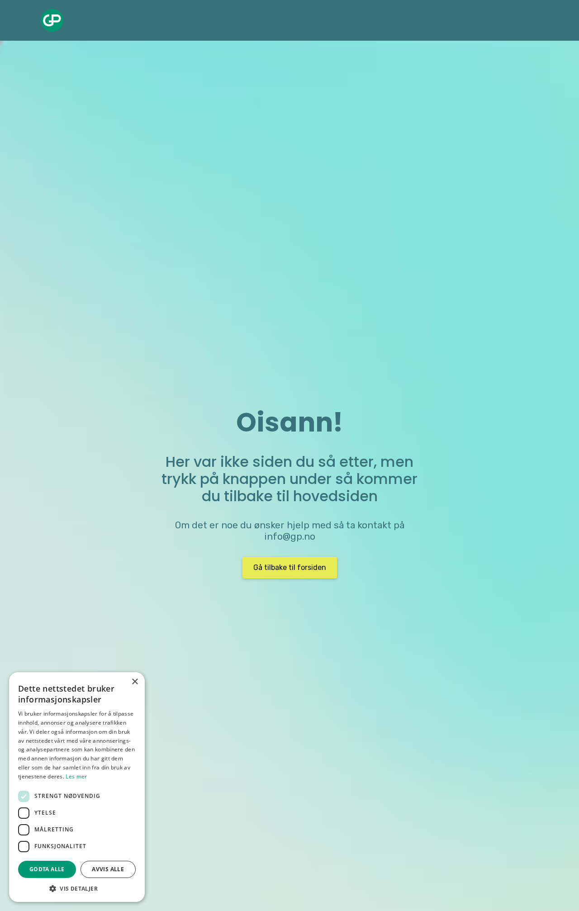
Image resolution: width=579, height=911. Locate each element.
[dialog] (77, 787)
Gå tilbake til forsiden (289, 567)
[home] (52, 20)
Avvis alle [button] (108, 869)
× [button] (134, 682)
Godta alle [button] (47, 869)
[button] (77, 888)
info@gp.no (289, 536)
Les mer (76, 776)
